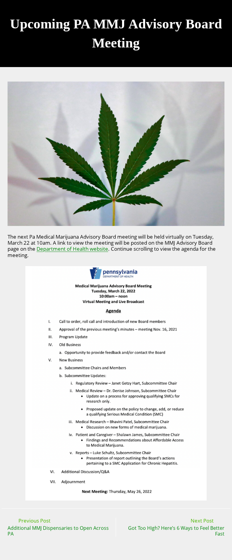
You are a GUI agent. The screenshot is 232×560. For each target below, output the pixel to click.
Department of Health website (72, 248)
